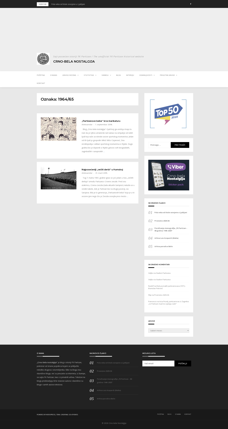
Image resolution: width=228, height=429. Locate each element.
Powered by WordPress (46, 415)
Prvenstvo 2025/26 (162, 221)
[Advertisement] (114, 33)
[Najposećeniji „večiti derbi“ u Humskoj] (58, 177)
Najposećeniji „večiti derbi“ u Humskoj (102, 169)
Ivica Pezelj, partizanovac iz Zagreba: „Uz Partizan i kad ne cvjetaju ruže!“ (168, 302)
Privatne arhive (167, 75)
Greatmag (64, 415)
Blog (118, 75)
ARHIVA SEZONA (69, 75)
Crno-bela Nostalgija (74, 61)
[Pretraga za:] (159, 145)
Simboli (105, 75)
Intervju (130, 75)
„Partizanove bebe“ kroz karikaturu (101, 121)
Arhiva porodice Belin (164, 246)
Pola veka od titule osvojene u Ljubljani (68, 4)
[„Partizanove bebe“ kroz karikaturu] (58, 129)
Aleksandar (87, 124)
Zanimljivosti (145, 75)
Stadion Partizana (163, 273)
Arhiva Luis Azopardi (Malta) (166, 238)
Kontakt (41, 83)
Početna (41, 75)
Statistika (89, 75)
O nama (53, 75)
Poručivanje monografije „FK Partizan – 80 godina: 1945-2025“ (171, 229)
